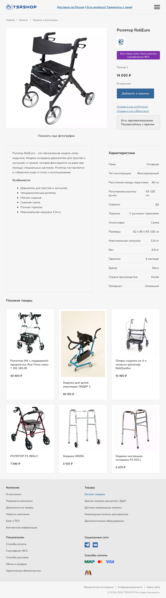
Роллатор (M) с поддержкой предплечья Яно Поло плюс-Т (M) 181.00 (29, 364)
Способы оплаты (16, 544)
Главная (10, 20)
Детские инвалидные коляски (103, 507)
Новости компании (18, 514)
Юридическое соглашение (99, 587)
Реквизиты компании (19, 501)
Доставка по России (70, 7)
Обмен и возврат (16, 564)
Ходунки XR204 (73, 456)
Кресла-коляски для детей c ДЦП (105, 501)
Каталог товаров (95, 494)
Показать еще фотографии (56, 136)
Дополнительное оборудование (104, 521)
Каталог (23, 20)
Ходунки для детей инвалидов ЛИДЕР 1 (76, 384)
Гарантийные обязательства (23, 571)
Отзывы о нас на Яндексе (132, 107)
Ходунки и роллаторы (45, 20)
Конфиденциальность (130, 587)
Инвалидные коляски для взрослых (106, 514)
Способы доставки (17, 557)
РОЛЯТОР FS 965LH (24, 456)
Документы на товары (19, 507)
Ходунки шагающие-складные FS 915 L (130, 458)
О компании (13, 494)
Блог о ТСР (12, 521)
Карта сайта (153, 587)
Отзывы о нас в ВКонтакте (133, 111)
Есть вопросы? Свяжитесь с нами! (109, 7)
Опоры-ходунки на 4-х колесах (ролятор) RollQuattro (131, 364)
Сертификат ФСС (17, 551)
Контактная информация (21, 527)
